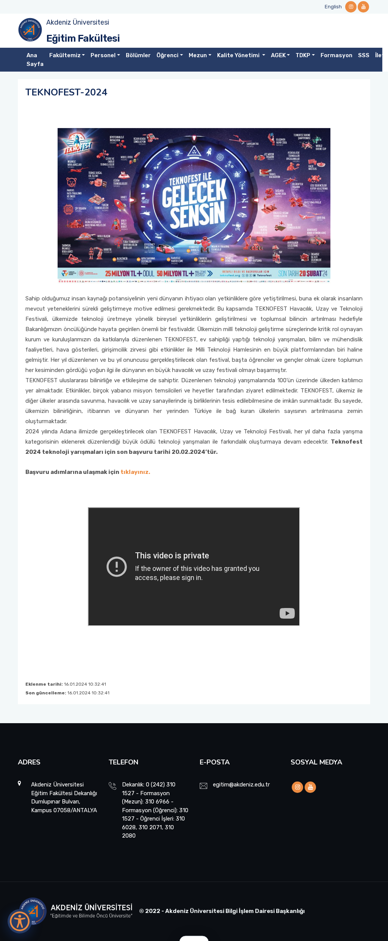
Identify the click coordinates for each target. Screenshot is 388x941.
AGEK (278, 55)
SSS (363, 55)
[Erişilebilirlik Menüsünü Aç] (20, 921)
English (333, 6)
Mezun (198, 55)
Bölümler (138, 55)
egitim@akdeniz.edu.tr (241, 784)
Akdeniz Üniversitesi (77, 22)
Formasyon (336, 55)
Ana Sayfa (35, 59)
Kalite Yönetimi (239, 55)
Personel (103, 55)
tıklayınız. (135, 472)
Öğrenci (167, 55)
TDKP (303, 55)
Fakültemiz (65, 55)
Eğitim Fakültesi (83, 38)
